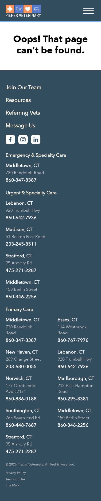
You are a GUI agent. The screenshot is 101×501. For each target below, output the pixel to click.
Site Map (12, 485)
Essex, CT (68, 320)
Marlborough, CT (76, 378)
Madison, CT (19, 229)
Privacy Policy (16, 473)
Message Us (20, 125)
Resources (18, 100)
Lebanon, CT (19, 203)
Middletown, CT (22, 165)
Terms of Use (15, 479)
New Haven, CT (22, 352)
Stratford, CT (19, 256)
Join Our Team (23, 87)
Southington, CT (23, 410)
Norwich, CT (18, 378)
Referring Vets (23, 112)
